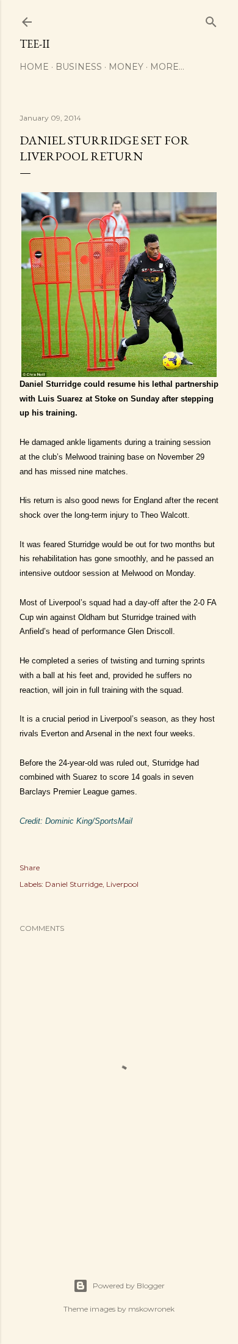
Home (34, 66)
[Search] (211, 19)
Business (79, 66)
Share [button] (30, 867)
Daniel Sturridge (74, 884)
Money (126, 66)
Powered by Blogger (129, 1285)
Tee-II (34, 44)
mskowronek (151, 1308)
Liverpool (122, 884)
